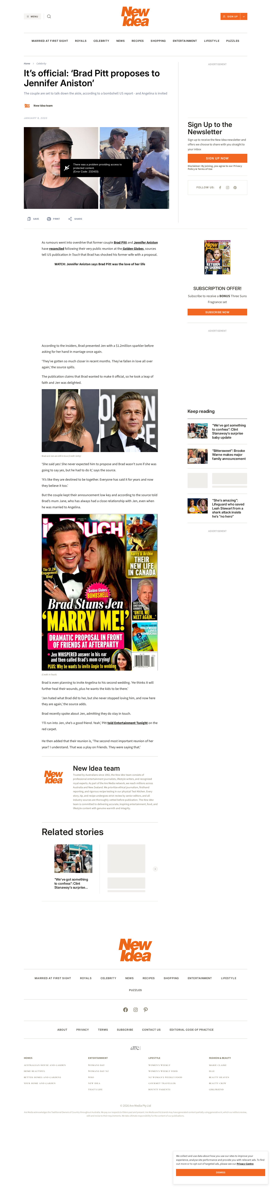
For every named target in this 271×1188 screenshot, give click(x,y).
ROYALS (81, 40)
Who (91, 1077)
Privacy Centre (245, 1164)
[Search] (49, 16)
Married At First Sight (50, 40)
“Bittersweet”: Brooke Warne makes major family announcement (229, 455)
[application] (96, 168)
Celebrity (41, 64)
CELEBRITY (101, 40)
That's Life (95, 1089)
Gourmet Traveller (162, 1083)
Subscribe (125, 1029)
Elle (212, 1071)
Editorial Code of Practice (192, 1029)
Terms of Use (205, 116)
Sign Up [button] (232, 16)
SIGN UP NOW (217, 105)
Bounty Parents (159, 1089)
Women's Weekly (159, 1065)
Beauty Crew (217, 1083)
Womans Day (96, 1065)
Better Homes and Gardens (42, 1077)
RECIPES (138, 40)
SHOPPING (158, 40)
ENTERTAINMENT (185, 40)
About (62, 1029)
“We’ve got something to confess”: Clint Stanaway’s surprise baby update (71, 883)
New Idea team (43, 106)
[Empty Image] (198, 480)
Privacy (82, 1029)
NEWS (120, 40)
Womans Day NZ (98, 1071)
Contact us (151, 1029)
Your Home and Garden (40, 1083)
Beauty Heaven (219, 1077)
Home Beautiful (34, 1071)
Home (27, 64)
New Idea (94, 1083)
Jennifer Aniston (146, 242)
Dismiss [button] (220, 1172)
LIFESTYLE (211, 40)
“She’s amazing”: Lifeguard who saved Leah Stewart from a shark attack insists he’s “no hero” (228, 508)
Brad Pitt (120, 242)
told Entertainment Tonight (127, 723)
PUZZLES (232, 40)
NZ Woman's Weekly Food (165, 1077)
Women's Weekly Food (163, 1071)
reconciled (56, 248)
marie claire (218, 1065)
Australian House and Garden (45, 1065)
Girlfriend (216, 1089)
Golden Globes (133, 248)
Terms (103, 1029)
